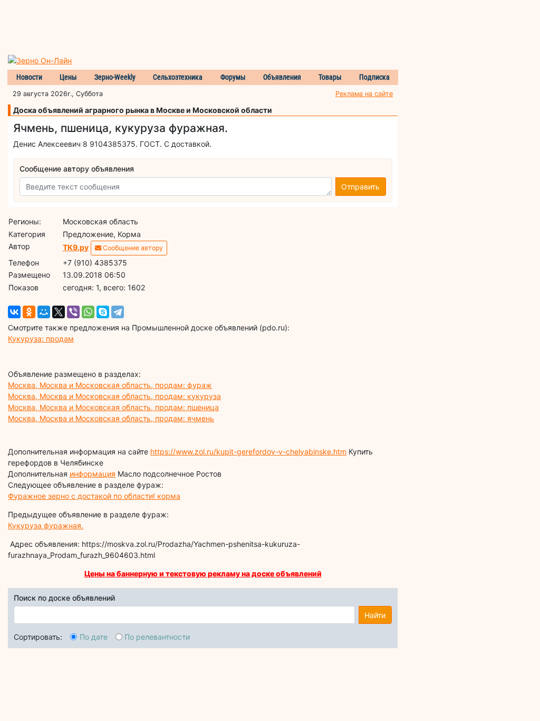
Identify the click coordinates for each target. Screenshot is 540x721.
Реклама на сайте (364, 94)
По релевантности (157, 636)
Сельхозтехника (177, 77)
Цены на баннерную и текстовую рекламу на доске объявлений (203, 573)
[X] (58, 312)
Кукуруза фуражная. (45, 525)
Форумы (233, 77)
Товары (330, 77)
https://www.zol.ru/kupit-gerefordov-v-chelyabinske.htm (248, 451)
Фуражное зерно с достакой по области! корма (94, 495)
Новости (29, 77)
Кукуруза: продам (41, 338)
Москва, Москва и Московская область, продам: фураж (110, 385)
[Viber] (73, 312)
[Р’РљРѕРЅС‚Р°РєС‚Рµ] (14, 312)
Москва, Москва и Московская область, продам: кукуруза (114, 396)
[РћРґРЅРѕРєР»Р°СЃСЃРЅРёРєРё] (29, 312)
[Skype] (103, 312)
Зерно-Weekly (115, 77)
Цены (68, 77)
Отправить (360, 186)
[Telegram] (117, 312)
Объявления (282, 77)
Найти (374, 615)
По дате (94, 636)
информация (92, 473)
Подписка (374, 77)
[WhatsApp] (88, 312)
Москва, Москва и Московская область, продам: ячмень (111, 418)
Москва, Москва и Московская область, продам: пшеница (113, 407)
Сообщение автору (132, 248)
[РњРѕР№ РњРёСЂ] (43, 312)
